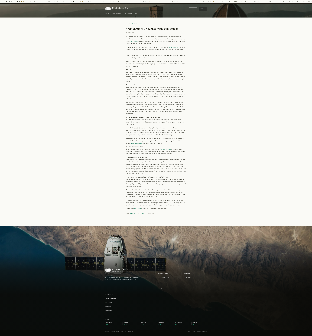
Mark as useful (151, 213)
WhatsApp (132, 213)
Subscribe (108, 306)
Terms (193, 331)
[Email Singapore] (158, 324)
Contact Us (187, 285)
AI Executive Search (163, 273)
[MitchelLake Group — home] (117, 8)
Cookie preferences (201, 331)
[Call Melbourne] (178, 324)
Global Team (187, 277)
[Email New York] (107, 324)
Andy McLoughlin (136, 143)
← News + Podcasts (131, 23)
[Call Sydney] (195, 324)
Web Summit (134, 41)
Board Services (162, 281)
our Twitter (137, 208)
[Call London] (126, 324)
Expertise (160, 285)
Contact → (193, 8)
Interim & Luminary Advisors (165, 277)
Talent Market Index (181, 8)
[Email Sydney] (193, 324)
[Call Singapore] (161, 324)
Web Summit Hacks (165, 149)
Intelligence (170, 8)
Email (142, 213)
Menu (203, 8)
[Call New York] (109, 324)
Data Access (108, 310)
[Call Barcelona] (143, 324)
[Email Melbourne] (176, 324)
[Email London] (124, 324)
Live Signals (108, 302)
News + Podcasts (188, 281)
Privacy (189, 331)
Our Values (187, 273)
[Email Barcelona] (141, 324)
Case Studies (161, 289)
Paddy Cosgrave (174, 47)
